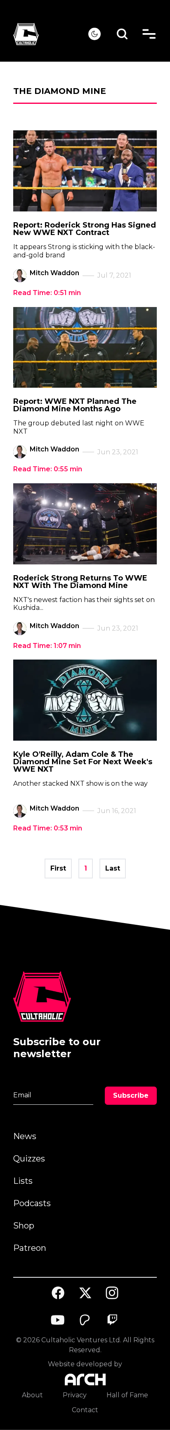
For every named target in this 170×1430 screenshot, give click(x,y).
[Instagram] (112, 1293)
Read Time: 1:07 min (47, 646)
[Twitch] (112, 1320)
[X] (85, 1293)
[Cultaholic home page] (50, 34)
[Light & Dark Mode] (94, 34)
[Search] (122, 34)
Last (112, 868)
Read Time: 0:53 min (47, 828)
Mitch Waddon (54, 273)
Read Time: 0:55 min (47, 469)
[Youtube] (58, 1320)
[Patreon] (85, 1320)
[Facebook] (58, 1293)
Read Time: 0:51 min (47, 293)
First (58, 868)
